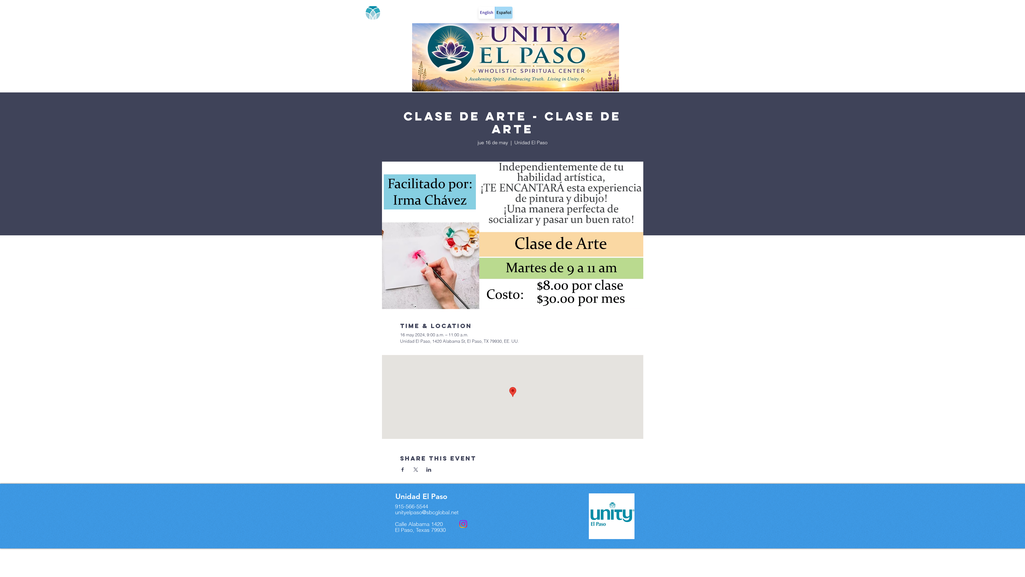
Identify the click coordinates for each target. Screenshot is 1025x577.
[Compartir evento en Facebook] (402, 469)
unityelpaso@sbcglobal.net (427, 512)
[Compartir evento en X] (415, 469)
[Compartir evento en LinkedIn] (428, 469)
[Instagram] (463, 524)
